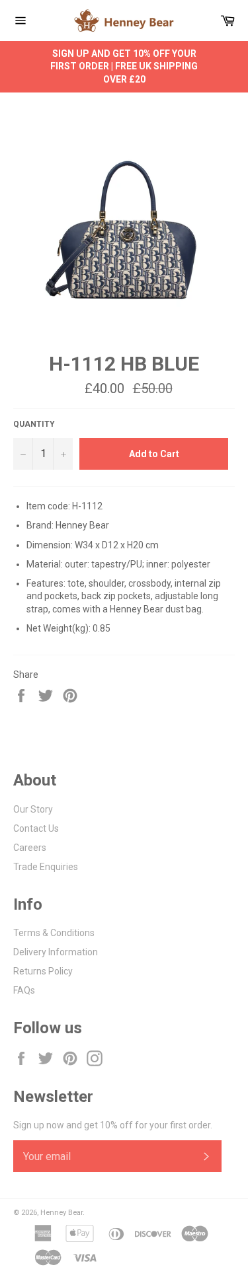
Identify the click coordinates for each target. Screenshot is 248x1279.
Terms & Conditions (54, 933)
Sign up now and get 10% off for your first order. (112, 1125)
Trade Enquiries (45, 866)
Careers (29, 847)
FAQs (24, 990)
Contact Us (36, 828)
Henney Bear (61, 1212)
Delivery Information (55, 952)
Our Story (33, 809)
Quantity (34, 424)
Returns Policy (43, 971)
